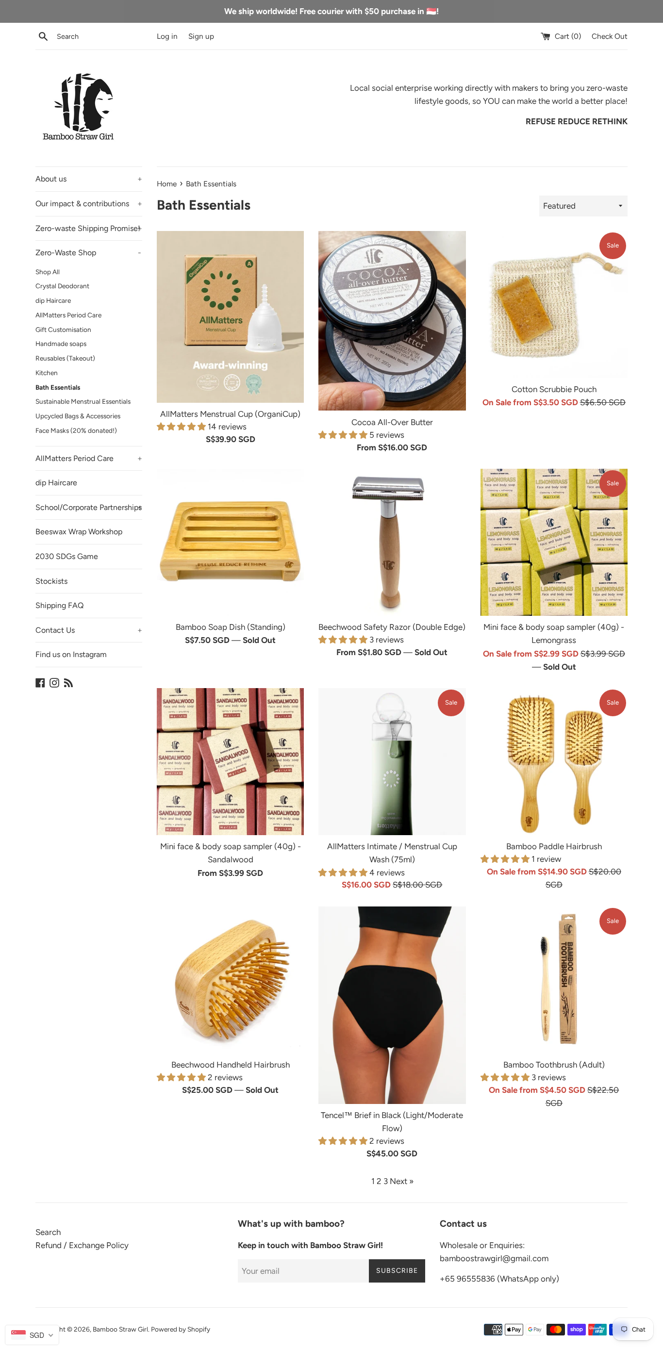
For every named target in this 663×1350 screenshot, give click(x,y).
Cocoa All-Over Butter (392, 422)
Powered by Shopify (180, 1329)
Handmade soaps (60, 343)
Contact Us (88, 630)
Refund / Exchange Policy (82, 1245)
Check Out (610, 36)
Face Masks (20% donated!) (76, 430)
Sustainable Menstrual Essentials (83, 401)
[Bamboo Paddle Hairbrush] (554, 761)
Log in (167, 36)
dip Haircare (53, 300)
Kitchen (46, 373)
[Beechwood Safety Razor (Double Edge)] (391, 542)
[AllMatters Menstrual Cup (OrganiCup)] (230, 317)
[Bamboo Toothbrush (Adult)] (554, 980)
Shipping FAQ (59, 605)
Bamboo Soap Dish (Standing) (230, 627)
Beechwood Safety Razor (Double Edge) (391, 627)
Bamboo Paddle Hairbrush (554, 846)
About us (88, 178)
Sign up (201, 36)
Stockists (51, 581)
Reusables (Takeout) (65, 358)
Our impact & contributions (88, 203)
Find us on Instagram (71, 654)
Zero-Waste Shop (88, 252)
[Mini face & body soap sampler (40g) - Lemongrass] (554, 542)
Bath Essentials (57, 387)
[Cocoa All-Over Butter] (391, 321)
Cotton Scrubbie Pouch (554, 389)
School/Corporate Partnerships (88, 507)
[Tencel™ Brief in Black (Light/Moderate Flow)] (391, 1005)
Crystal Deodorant (62, 286)
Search (48, 1232)
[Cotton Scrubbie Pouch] (554, 304)
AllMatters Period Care (68, 315)
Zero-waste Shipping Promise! (88, 228)
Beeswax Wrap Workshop (78, 531)
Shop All (47, 272)
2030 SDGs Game (66, 556)
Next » (402, 1181)
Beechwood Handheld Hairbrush (230, 1065)
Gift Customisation (63, 329)
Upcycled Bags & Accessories (77, 416)
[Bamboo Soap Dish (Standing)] (230, 542)
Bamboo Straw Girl (120, 1329)
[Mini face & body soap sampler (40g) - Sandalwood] (230, 761)
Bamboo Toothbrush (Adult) (554, 1065)
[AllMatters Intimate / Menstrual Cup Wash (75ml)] (391, 761)
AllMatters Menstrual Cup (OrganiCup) (230, 414)
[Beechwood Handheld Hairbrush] (230, 980)
